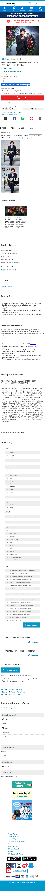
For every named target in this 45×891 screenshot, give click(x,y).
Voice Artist (21, 692)
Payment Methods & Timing (9, 114)
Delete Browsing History (9, 708)
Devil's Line (5, 766)
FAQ (9, 844)
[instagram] (19, 865)
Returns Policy (12, 846)
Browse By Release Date (9, 776)
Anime (13, 689)
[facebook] (13, 865)
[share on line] (23, 117)
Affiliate (10, 851)
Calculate (33, 109)
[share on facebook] (14, 117)
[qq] (31, 865)
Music (13, 694)
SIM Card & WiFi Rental (15, 854)
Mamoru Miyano (6, 68)
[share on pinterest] (31, 117)
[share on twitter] (5, 117)
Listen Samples (32, 625)
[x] (8, 865)
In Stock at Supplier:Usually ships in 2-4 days (26, 93)
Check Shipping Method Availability (11, 112)
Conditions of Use (13, 836)
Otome (19, 689)
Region (3, 269)
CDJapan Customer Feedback (17, 841)
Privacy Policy (12, 834)
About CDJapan (13, 839)
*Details (30, 128)
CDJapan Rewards (13, 849)
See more (34, 642)
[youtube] (8, 871)
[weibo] (25, 865)
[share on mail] (40, 117)
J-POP (19, 694)
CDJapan (4, 689)
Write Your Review (11, 670)
